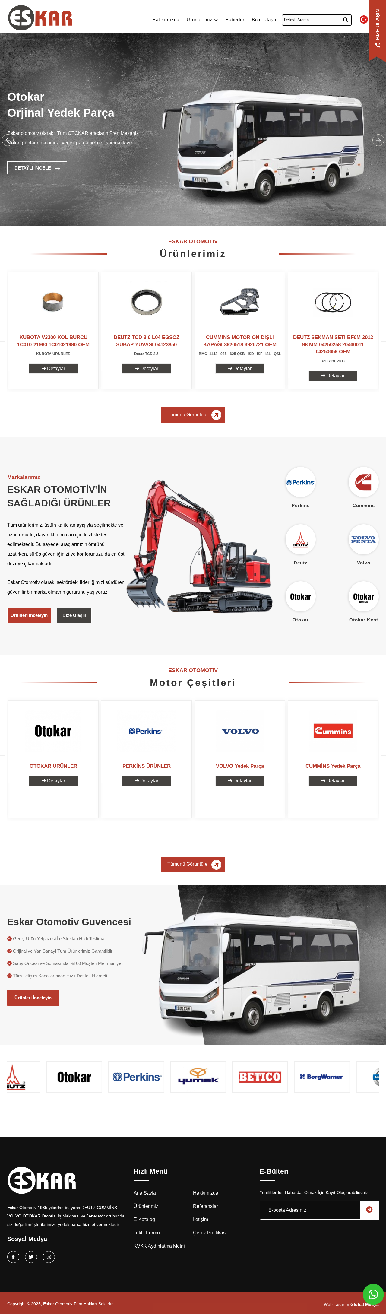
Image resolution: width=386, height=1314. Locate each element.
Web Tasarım (351, 1304)
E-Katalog (144, 1219)
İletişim (200, 1219)
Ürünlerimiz (200, 19)
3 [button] (90, 214)
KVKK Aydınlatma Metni (159, 1246)
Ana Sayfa (145, 1192)
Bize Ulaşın (265, 19)
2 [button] (81, 214)
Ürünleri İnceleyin (29, 615)
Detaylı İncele (33, 167)
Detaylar (55, 368)
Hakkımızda (165, 19)
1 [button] (72, 214)
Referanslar (205, 1206)
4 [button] (99, 214)
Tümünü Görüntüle (188, 414)
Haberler (235, 19)
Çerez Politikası (210, 1232)
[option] (193, 141)
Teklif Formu (147, 1232)
